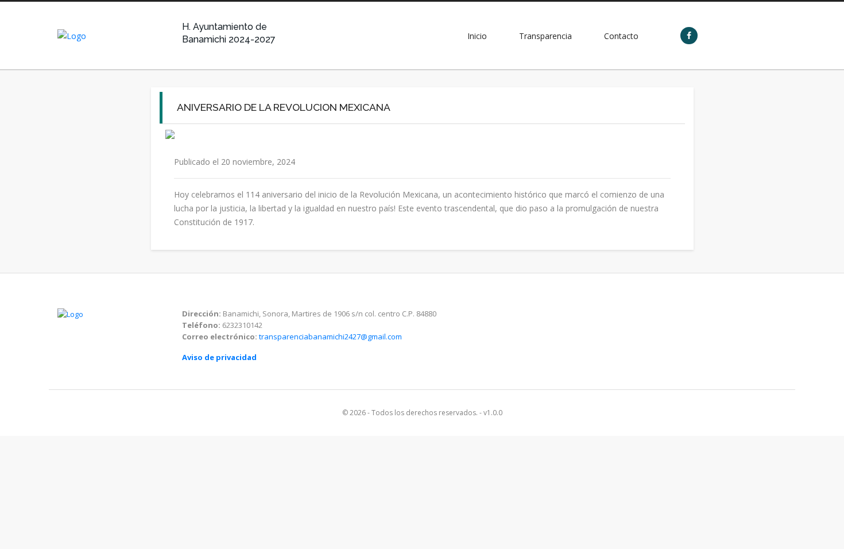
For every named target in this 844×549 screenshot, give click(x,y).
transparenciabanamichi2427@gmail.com (330, 336)
